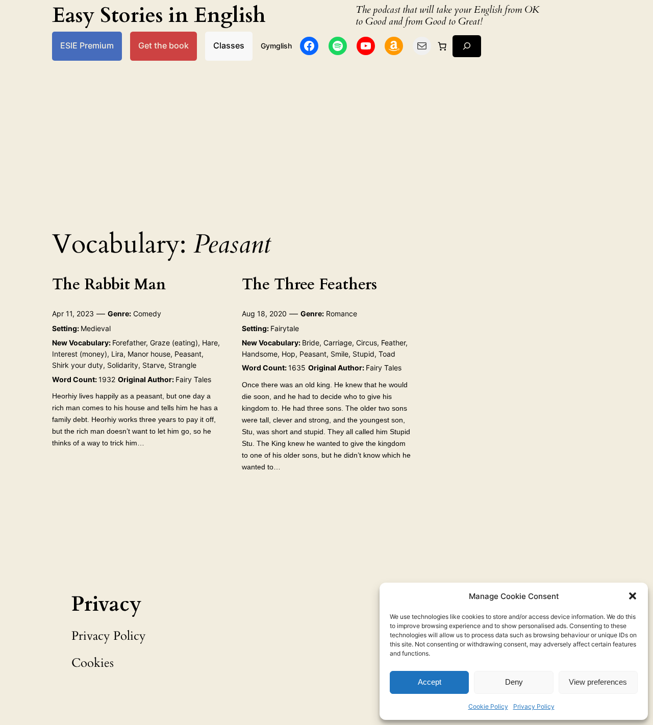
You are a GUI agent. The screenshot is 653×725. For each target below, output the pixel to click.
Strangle (182, 365)
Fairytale (284, 328)
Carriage (337, 342)
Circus (366, 342)
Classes (228, 46)
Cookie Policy (488, 706)
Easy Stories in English (159, 16)
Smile (339, 353)
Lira (117, 353)
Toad (387, 353)
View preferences (598, 682)
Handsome (260, 353)
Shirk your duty (77, 365)
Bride (310, 342)
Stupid (363, 353)
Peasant (188, 353)
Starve (153, 365)
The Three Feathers (309, 285)
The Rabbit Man (109, 285)
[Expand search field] (467, 46)
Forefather (129, 342)
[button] (632, 596)
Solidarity (122, 365)
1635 (297, 367)
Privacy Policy (534, 706)
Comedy (147, 313)
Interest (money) (79, 353)
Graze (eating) (174, 342)
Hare (210, 342)
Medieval (96, 328)
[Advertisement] (326, 141)
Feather (393, 342)
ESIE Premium (87, 46)
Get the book (163, 46)
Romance (341, 313)
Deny (514, 682)
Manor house (149, 353)
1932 (106, 379)
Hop (288, 353)
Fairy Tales (193, 379)
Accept (429, 682)
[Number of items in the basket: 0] (442, 46)
